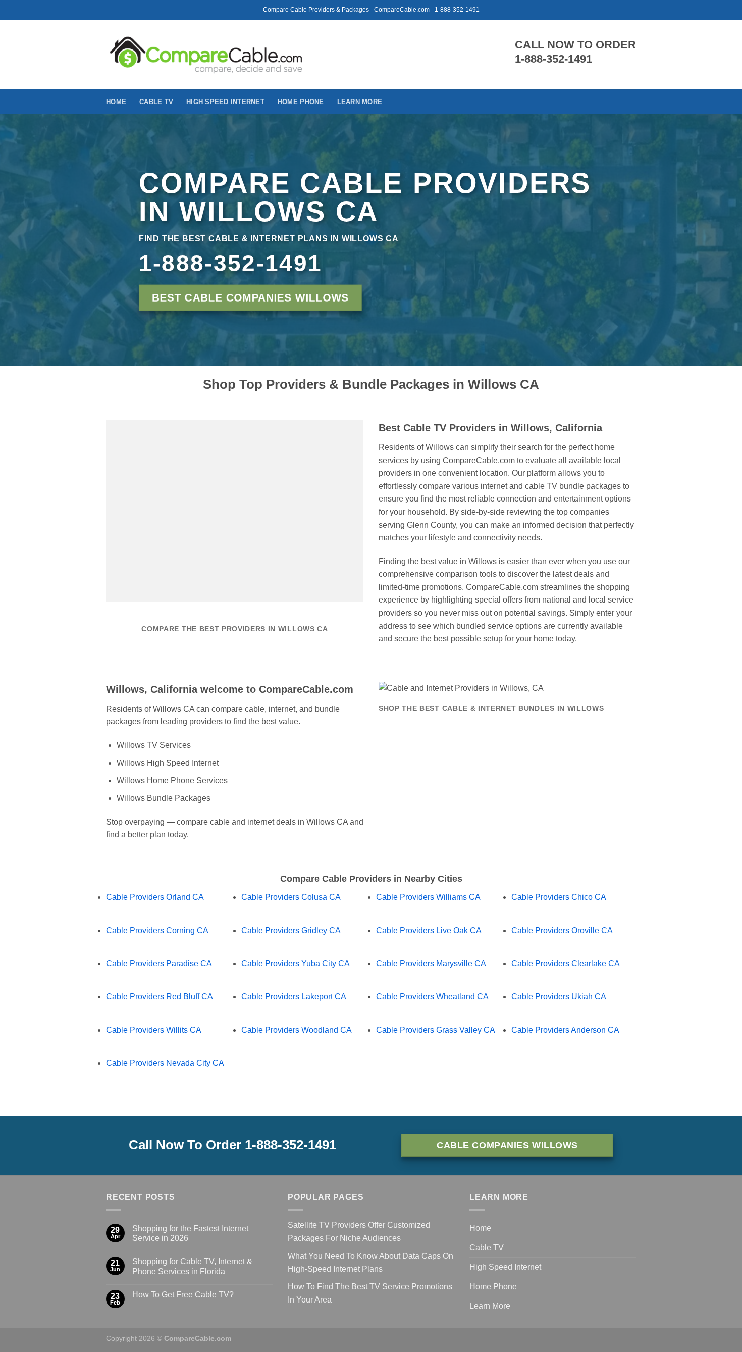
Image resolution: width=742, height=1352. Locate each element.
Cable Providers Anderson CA (565, 1030)
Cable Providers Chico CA (558, 897)
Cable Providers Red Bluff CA (159, 996)
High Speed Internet (225, 102)
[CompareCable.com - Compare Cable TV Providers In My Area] (206, 54)
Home (116, 102)
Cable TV (156, 102)
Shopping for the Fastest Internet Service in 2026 (190, 1233)
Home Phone (301, 102)
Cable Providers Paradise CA (159, 963)
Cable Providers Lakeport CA (293, 996)
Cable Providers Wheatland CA (432, 996)
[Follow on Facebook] (629, 101)
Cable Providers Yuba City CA (295, 963)
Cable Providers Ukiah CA (558, 996)
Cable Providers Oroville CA (562, 930)
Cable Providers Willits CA (153, 1030)
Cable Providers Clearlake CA (565, 963)
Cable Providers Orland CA (155, 897)
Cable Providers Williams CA (428, 897)
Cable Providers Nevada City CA (165, 1063)
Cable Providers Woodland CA (296, 1030)
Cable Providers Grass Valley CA (435, 1030)
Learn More (360, 102)
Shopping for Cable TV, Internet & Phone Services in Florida (192, 1266)
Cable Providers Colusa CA (291, 897)
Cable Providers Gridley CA (291, 930)
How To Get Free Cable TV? (183, 1294)
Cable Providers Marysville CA (431, 963)
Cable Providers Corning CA (157, 930)
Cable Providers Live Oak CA (429, 930)
